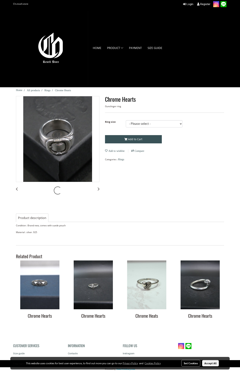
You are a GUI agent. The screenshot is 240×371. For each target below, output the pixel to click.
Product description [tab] (32, 218)
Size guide (155, 48)
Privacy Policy (130, 363)
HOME (97, 48)
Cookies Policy (153, 363)
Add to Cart (134, 139)
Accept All (210, 363)
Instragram (128, 353)
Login (189, 4)
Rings (121, 159)
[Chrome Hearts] (57, 139)
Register (205, 4)
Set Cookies (191, 363)
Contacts (73, 353)
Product (114, 48)
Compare (139, 151)
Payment (135, 48)
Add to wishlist (116, 151)
